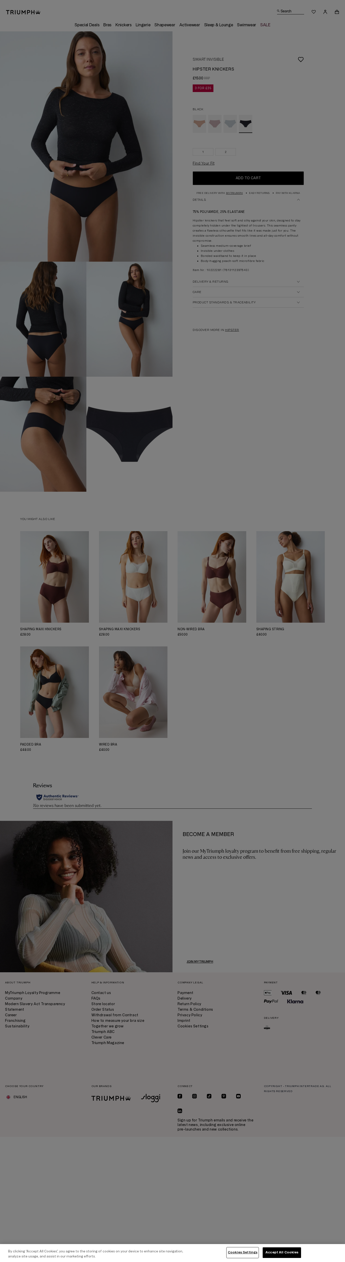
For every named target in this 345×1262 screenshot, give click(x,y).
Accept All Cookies (281, 1252)
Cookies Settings (242, 1252)
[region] (172, 1253)
